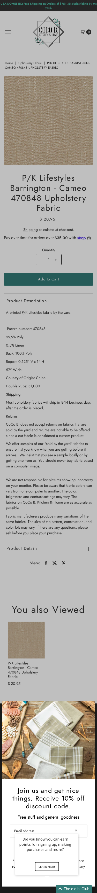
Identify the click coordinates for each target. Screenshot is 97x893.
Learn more (47, 866)
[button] (53, 889)
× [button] (76, 830)
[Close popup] (89, 707)
